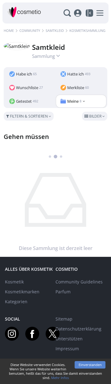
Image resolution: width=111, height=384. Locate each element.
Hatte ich (78, 74)
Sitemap (64, 319)
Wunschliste (29, 87)
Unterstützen (69, 339)
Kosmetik (14, 282)
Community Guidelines (79, 282)
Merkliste (78, 87)
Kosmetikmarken (22, 292)
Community (29, 30)
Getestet (27, 101)
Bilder (95, 116)
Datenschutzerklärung (78, 329)
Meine (74, 101)
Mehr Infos (60, 377)
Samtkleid (55, 30)
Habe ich (26, 74)
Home (9, 30)
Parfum (63, 292)
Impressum (67, 349)
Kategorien (16, 301)
